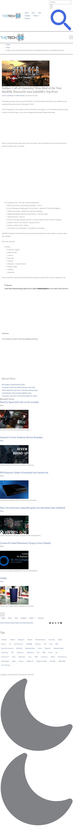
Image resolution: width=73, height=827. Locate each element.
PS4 (44, 652)
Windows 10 (30, 661)
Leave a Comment (7, 95)
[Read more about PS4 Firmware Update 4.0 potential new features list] (14, 489)
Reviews (27, 18)
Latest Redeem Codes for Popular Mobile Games (16, 393)
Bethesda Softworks (40, 639)
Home (27, 13)
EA (10, 644)
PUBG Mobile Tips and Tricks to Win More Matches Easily (20, 390)
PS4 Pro (51, 652)
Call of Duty (51, 639)
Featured (27, 15)
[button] (38, 15)
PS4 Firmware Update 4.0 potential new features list (24, 472)
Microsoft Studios (30, 648)
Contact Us (18, 623)
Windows (21, 661)
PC (12, 652)
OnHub (3, 578)
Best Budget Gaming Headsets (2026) (13, 384)
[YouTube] (61, 623)
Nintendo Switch (58, 648)
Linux (50, 644)
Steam (29, 657)
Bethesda (29, 639)
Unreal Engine (5, 661)
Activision (4, 639)
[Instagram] (55, 623)
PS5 (57, 652)
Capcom (60, 639)
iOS (45, 644)
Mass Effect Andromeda (7, 648)
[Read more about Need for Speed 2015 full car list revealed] (14, 419)
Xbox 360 (52, 661)
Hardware (38, 644)
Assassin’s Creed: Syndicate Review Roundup (21, 437)
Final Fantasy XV (18, 644)
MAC (56, 644)
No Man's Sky (4, 652)
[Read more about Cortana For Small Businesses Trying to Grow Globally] (14, 560)
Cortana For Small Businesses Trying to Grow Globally (25, 543)
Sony (13, 657)
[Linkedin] (53, 623)
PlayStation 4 (20, 652)
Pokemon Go (30, 652)
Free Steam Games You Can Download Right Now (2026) (19, 396)
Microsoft (19, 648)
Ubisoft (53, 657)
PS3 (38, 652)
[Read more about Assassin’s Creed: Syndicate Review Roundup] (14, 454)
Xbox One (62, 661)
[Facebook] (58, 623)
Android (12, 639)
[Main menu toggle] (71, 37)
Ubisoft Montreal (62, 657)
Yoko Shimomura (5, 665)
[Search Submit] (51, 6)
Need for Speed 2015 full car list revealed (19, 402)
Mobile (40, 648)
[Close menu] (2, 614)
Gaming (29, 644)
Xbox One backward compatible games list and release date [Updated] (32, 507)
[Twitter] (50, 623)
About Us (3, 623)
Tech (39, 13)
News (33, 13)
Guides (35, 15)
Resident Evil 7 (5, 657)
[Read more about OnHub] (14, 595)
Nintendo (47, 648)
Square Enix (22, 657)
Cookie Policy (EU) (27, 623)
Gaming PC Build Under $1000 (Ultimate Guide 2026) (18, 387)
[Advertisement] (35, 128)
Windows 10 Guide (41, 661)
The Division (44, 657)
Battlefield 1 (21, 639)
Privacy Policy (10, 623)
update (14, 661)
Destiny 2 (3, 644)
